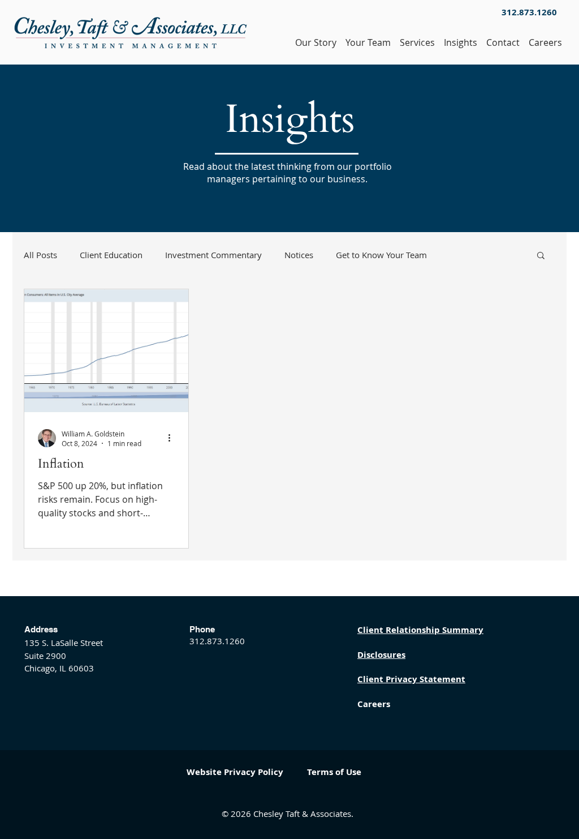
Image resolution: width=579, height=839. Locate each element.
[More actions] (173, 438)
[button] (540, 256)
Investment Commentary (213, 254)
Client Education (111, 254)
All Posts (40, 254)
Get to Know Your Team (381, 254)
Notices (298, 254)
